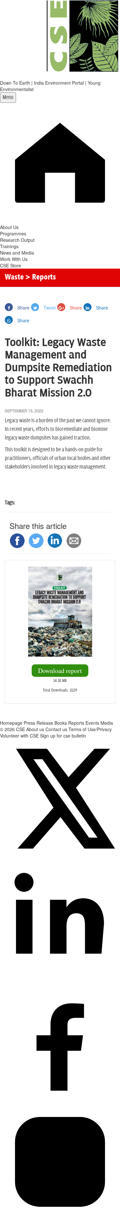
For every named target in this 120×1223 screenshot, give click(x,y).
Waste (14, 277)
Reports (76, 723)
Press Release (38, 723)
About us (35, 729)
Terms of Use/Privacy (90, 729)
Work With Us (14, 259)
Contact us (56, 729)
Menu (8, 97)
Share (22, 307)
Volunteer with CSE (19, 735)
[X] (60, 856)
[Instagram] (60, 1220)
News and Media (17, 252)
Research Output (17, 240)
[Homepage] (60, 221)
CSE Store (10, 265)
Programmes (13, 233)
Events (92, 723)
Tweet (49, 307)
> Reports (40, 277)
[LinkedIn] (60, 978)
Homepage (11, 723)
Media (106, 723)
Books (60, 723)
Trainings (9, 246)
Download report (60, 670)
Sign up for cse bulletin (63, 735)
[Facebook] (60, 1099)
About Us (9, 227)
